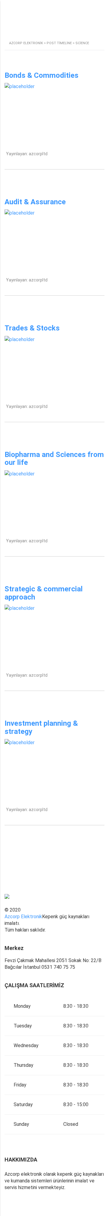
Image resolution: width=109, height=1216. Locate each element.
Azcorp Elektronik (23, 916)
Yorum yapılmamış (21, 165)
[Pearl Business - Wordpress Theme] (54, 899)
